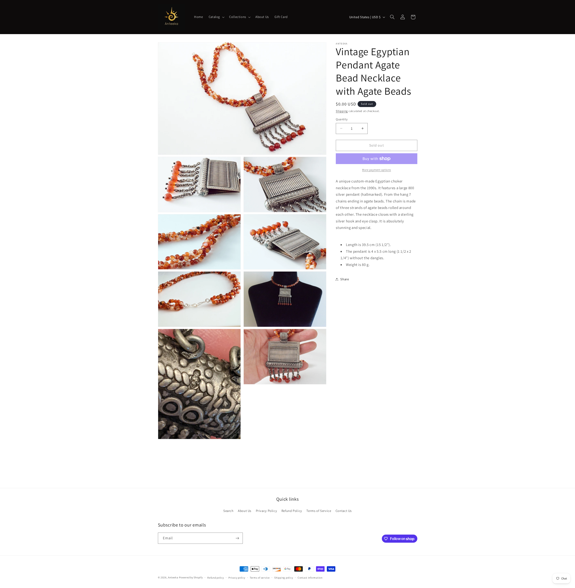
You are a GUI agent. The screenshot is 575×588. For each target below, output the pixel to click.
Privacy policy (236, 577)
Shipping (342, 111)
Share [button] (344, 279)
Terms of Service (318, 511)
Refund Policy (291, 511)
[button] (216, 17)
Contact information (310, 577)
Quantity (341, 119)
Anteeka (173, 577)
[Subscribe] (237, 538)
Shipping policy (283, 577)
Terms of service (260, 577)
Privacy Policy (266, 511)
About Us (244, 511)
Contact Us (344, 511)
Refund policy (215, 577)
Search (228, 511)
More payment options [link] (376, 170)
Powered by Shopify (191, 577)
